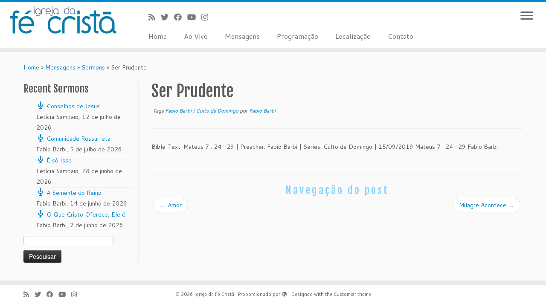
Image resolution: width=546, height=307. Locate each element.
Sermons (93, 67)
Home (157, 36)
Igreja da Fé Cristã (214, 294)
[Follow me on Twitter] (167, 17)
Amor (171, 205)
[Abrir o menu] (526, 16)
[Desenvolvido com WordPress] (285, 292)
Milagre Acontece (486, 205)
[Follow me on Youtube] (194, 17)
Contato (400, 36)
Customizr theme (352, 294)
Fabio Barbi (179, 110)
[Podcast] (154, 17)
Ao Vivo (196, 36)
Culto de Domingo (218, 110)
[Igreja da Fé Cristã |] (63, 20)
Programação (297, 36)
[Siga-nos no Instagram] (207, 17)
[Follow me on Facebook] (180, 17)
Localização (353, 36)
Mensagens (242, 36)
